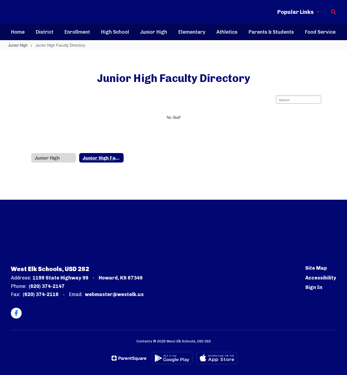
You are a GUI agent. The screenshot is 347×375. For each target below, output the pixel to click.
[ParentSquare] (129, 358)
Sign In (313, 287)
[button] (298, 12)
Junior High (18, 45)
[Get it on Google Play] (172, 358)
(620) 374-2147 (47, 286)
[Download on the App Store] (217, 358)
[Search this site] (333, 12)
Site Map (316, 268)
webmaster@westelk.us (114, 294)
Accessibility (320, 278)
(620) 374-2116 (41, 294)
